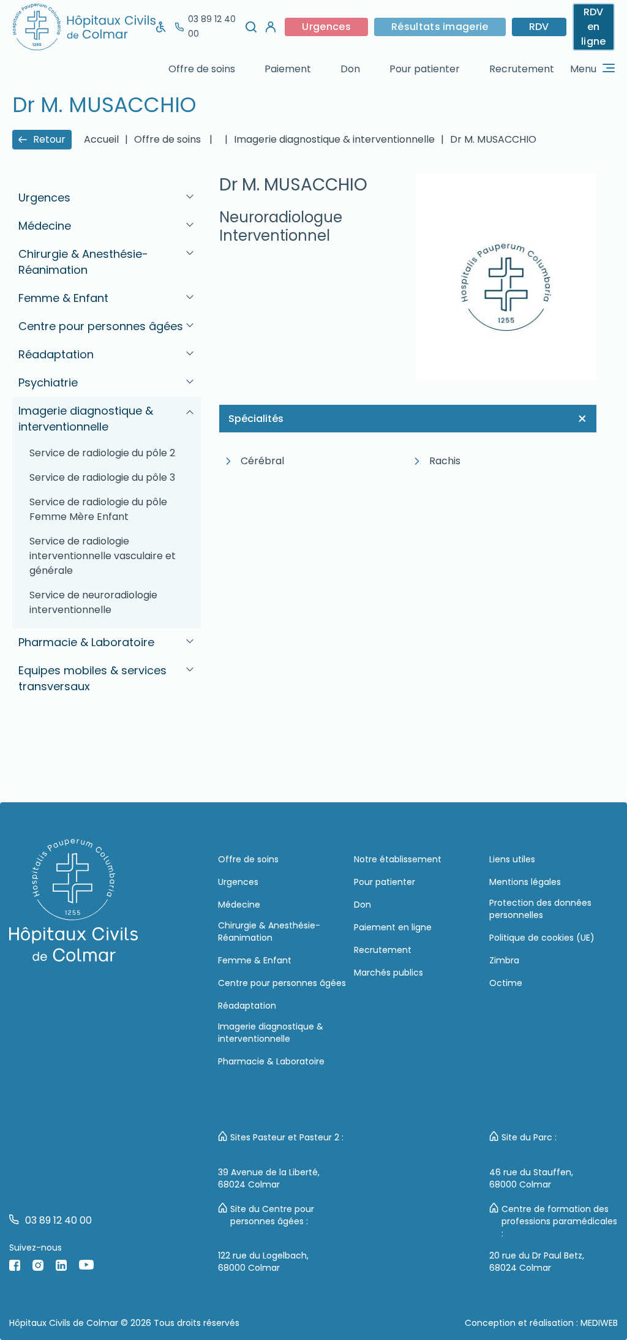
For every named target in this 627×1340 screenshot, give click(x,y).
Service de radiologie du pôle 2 (102, 453)
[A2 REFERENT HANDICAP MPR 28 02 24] (161, 27)
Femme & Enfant (254, 960)
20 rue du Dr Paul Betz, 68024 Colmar (536, 1261)
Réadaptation (247, 1005)
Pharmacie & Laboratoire (271, 1061)
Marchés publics (388, 972)
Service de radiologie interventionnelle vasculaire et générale (102, 556)
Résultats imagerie (440, 27)
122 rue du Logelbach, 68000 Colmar (263, 1261)
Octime (505, 983)
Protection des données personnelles (540, 909)
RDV (539, 27)
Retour (49, 139)
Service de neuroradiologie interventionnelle (93, 602)
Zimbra (504, 960)
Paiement (288, 69)
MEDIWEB (599, 1323)
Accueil (101, 139)
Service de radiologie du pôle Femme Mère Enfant (98, 509)
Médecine (239, 904)
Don (350, 69)
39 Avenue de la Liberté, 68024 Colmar (269, 1178)
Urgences (326, 27)
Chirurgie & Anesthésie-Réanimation (269, 931)
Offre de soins (201, 69)
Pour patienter (424, 69)
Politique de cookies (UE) (542, 938)
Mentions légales (525, 882)
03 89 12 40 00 (212, 26)
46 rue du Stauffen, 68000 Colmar (531, 1178)
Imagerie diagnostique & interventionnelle (270, 1032)
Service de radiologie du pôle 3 (102, 477)
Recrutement (521, 69)
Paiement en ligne (393, 927)
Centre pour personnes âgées (282, 983)
